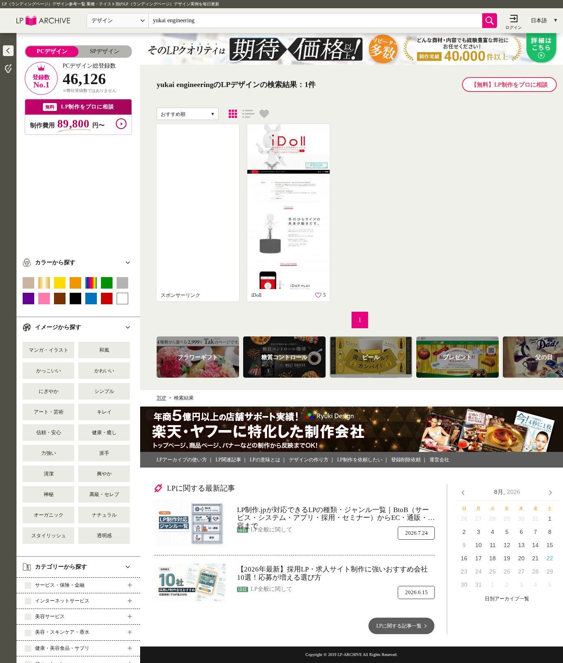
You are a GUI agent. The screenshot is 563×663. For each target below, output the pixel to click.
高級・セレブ (104, 494)
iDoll (256, 295)
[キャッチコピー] (248, 114)
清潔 (49, 474)
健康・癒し (104, 432)
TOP (161, 398)
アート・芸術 (48, 412)
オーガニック (48, 515)
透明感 (104, 535)
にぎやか (49, 391)
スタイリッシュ (48, 535)
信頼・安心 (48, 432)
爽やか (104, 474)
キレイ (104, 412)
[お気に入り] (264, 114)
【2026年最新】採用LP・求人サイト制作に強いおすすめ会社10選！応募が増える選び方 (332, 573)
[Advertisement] (78, 192)
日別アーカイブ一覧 (507, 599)
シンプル (104, 391)
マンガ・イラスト (48, 350)
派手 (104, 453)
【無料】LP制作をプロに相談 (509, 85)
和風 (104, 350)
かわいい (104, 371)
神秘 (49, 494)
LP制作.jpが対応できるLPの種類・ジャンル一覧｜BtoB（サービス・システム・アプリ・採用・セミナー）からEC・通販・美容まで (336, 514)
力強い (48, 453)
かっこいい (48, 371)
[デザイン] (233, 114)
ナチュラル (104, 515)
